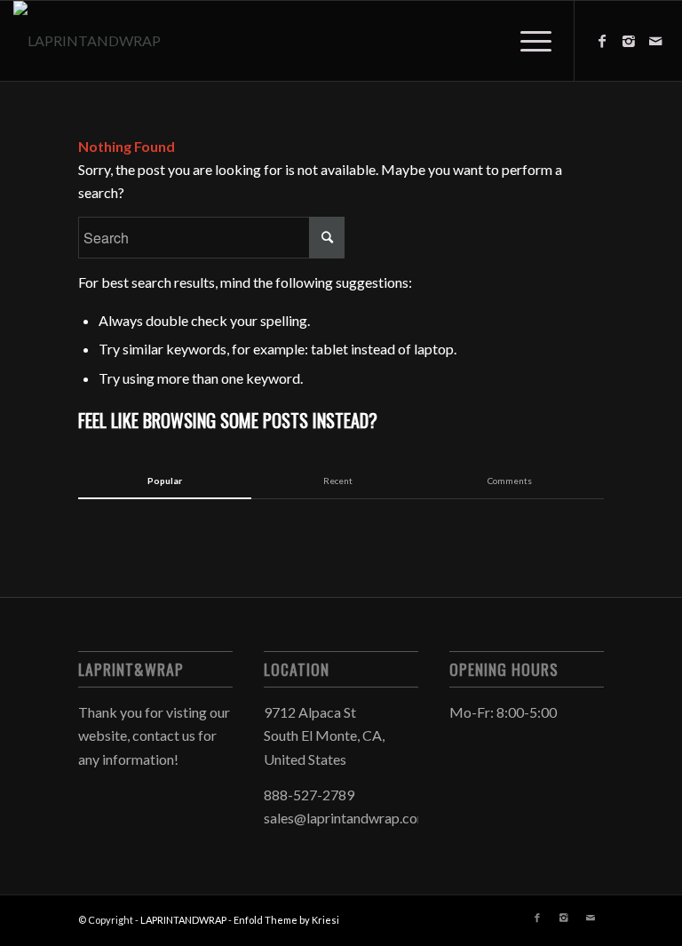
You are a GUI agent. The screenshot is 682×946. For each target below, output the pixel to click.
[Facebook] (602, 41)
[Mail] (655, 41)
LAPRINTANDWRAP (183, 920)
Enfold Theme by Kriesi (286, 920)
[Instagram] (628, 41)
